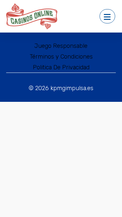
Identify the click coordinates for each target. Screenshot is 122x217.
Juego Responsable (61, 45)
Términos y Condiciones (61, 56)
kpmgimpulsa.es (71, 88)
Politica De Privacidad (61, 67)
